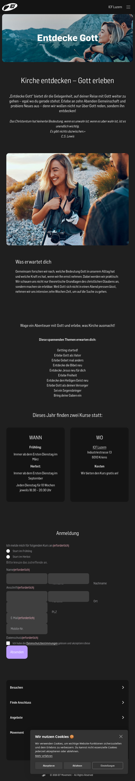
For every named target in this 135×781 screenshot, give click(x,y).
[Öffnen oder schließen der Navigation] (128, 7)
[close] (121, 736)
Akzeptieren (49, 765)
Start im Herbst (21, 556)
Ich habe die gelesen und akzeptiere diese (51, 643)
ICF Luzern (99, 447)
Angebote (16, 717)
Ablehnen (77, 765)
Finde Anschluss (20, 702)
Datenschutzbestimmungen (42, 643)
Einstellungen (108, 765)
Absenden (17, 652)
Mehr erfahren (44, 756)
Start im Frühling (22, 551)
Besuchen (16, 687)
